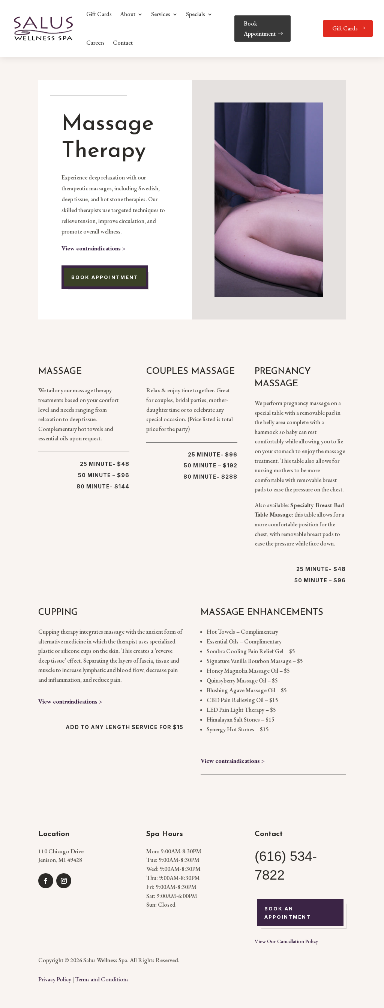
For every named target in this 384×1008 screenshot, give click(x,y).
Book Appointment (260, 29)
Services (160, 14)
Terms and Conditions (102, 979)
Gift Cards (99, 14)
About (127, 14)
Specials (195, 14)
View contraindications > (94, 248)
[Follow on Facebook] (45, 880)
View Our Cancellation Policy (286, 941)
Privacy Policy (54, 979)
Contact (123, 43)
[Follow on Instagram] (63, 880)
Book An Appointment (287, 913)
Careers (95, 43)
